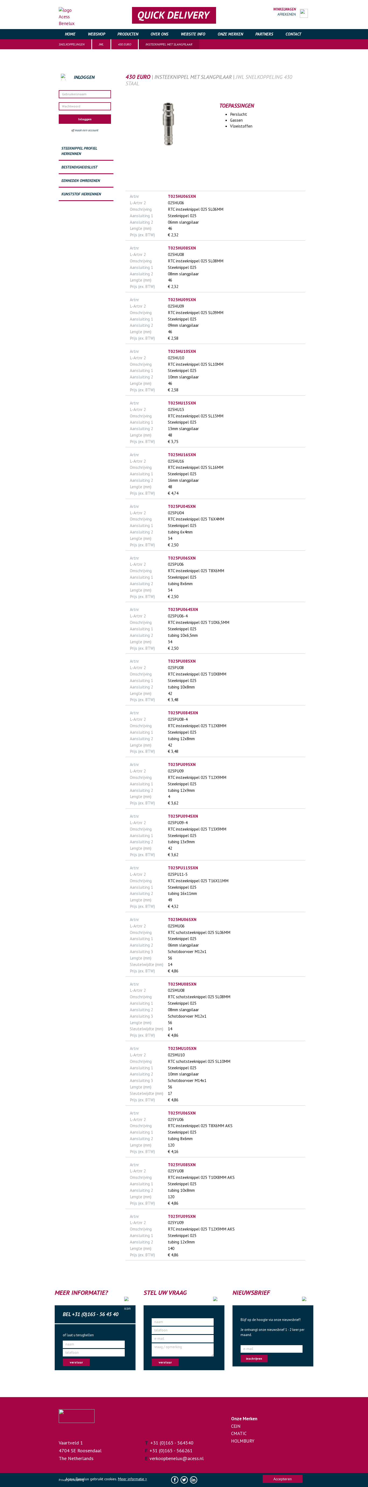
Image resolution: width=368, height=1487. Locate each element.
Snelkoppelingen (72, 44)
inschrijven (254, 1358)
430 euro (124, 44)
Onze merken (230, 34)
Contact (293, 34)
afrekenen (286, 14)
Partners (264, 34)
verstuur (76, 1362)
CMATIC (239, 1433)
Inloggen (85, 119)
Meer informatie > (132, 1479)
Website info (193, 34)
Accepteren (282, 1479)
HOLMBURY (242, 1441)
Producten (127, 34)
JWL (101, 44)
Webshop (96, 34)
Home (70, 34)
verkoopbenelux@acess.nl (177, 1458)
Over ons (159, 34)
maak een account (86, 130)
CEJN (236, 1426)
